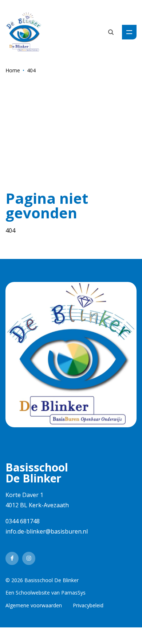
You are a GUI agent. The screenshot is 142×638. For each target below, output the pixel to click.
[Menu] (129, 32)
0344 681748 (22, 521)
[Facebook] (12, 558)
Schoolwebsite (33, 592)
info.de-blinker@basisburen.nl (46, 531)
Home (12, 70)
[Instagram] (28, 558)
